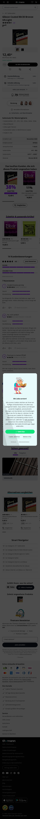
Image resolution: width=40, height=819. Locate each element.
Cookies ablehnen (14, 437)
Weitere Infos (27, 437)
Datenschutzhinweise (24, 441)
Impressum (14, 441)
